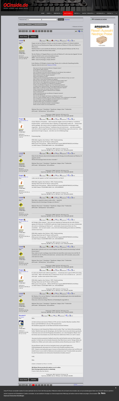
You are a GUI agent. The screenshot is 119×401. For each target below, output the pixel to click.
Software (29, 24)
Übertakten (57, 13)
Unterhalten (100, 13)
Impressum (7, 395)
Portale (109, 13)
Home (42, 13)
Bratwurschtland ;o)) (24, 120)
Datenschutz (13, 395)
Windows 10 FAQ (51, 65)
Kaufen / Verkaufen (87, 13)
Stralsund (22, 317)
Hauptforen (67, 13)
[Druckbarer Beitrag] (76, 30)
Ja (99, 393)
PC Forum (21, 24)
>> (51, 30)
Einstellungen (20, 395)
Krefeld (21, 42)
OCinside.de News (100, 19)
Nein (103, 393)
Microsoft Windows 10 (40, 24)
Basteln (76, 13)
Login (48, 13)
